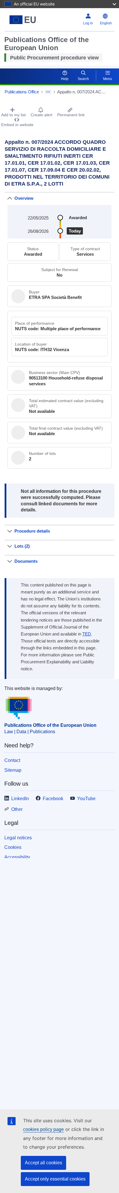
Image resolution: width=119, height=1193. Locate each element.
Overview (24, 198)
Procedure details (32, 531)
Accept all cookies (43, 1162)
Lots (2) (22, 546)
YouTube (86, 798)
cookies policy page (43, 1129)
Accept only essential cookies (55, 1178)
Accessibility (17, 857)
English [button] (106, 23)
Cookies (12, 847)
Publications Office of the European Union (50, 725)
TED (86, 634)
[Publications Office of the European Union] (23, 19)
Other (17, 809)
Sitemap (12, 770)
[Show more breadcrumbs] (48, 92)
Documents (26, 561)
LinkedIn (20, 798)
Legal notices (18, 837)
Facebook (53, 798)
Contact (12, 760)
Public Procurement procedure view (54, 58)
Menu (107, 79)
